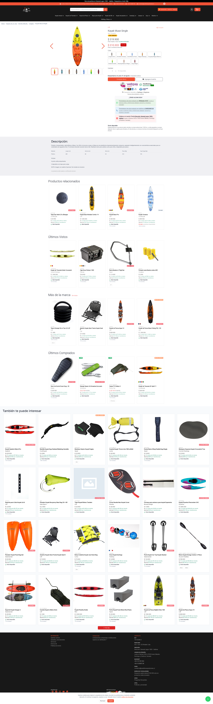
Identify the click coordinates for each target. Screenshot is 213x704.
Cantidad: (110, 68)
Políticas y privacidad (140, 685)
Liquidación (163, 9)
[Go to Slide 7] (98, 71)
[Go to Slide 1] (54, 71)
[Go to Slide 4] (76, 71)
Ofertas (170, 9)
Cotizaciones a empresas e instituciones (104, 638)
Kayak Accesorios (121, 15)
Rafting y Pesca (105, 19)
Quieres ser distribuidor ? (100, 640)
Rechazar (102, 701)
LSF (109, 27)
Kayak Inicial (58, 15)
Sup (147, 15)
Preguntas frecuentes (140, 680)
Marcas (175, 9)
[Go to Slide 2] (62, 71)
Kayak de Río (108, 15)
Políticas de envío (56, 646)
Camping (131, 15)
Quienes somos (55, 638)
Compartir (160, 27)
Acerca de (54, 644)
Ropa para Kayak (96, 15)
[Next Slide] (103, 46)
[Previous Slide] (51, 46)
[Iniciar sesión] (191, 9)
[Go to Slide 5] (84, 71)
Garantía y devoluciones (58, 640)
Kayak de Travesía (71, 15)
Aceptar (110, 701)
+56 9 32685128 (131, 3)
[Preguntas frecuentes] (164, 4)
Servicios (53, 642)
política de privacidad (127, 697)
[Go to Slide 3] (69, 71)
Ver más (107, 627)
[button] (77, 46)
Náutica (154, 15)
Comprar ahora (121, 79)
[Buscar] (105, 9)
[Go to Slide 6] (91, 71)
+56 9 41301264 (120, 3)
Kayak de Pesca (83, 15)
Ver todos (75, 295)
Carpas (140, 15)
